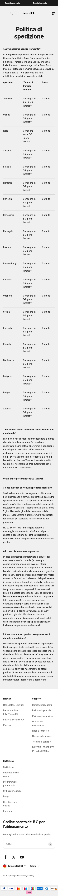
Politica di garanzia (41, 710)
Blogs (6, 796)
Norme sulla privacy (42, 736)
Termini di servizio (41, 741)
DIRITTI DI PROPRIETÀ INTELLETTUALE (43, 749)
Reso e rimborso (40, 730)
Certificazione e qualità (11, 804)
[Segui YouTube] (22, 857)
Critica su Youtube (12, 791)
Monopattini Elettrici (13, 705)
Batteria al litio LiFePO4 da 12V (10, 712)
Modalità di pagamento (38, 723)
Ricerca (7, 725)
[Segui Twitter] (13, 857)
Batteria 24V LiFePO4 (13, 719)
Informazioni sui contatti (11, 774)
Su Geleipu (8, 767)
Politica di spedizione (43, 716)
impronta (7, 811)
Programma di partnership (10, 783)
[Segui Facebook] (5, 857)
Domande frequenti (42, 705)
